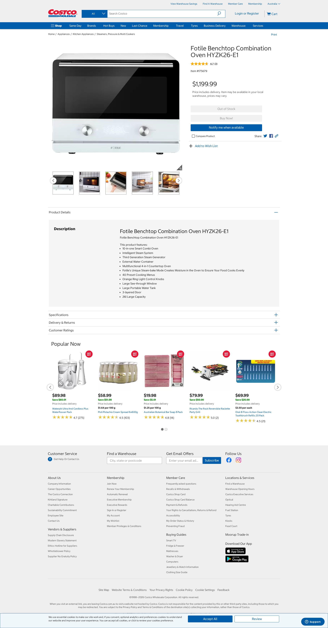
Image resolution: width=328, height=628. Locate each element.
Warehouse (238, 25)
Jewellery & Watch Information (182, 566)
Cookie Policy (184, 590)
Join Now (112, 483)
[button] (221, 13)
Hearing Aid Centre (235, 504)
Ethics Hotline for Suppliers (62, 545)
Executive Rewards (117, 504)
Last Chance (139, 25)
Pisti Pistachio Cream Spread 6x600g (118, 412)
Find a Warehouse (121, 453)
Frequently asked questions (181, 483)
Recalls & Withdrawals (178, 489)
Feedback (223, 590)
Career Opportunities (59, 489)
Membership (161, 25)
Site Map (104, 590)
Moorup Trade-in (237, 535)
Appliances (64, 34)
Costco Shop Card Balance (180, 499)
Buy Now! (226, 118)
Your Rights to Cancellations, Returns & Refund (191, 510)
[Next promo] (178, 180)
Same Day (75, 25)
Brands (91, 25)
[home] (63, 13)
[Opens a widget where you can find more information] (313, 622)
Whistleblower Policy (59, 551)
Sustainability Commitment (62, 510)
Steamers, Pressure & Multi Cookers (116, 34)
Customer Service (62, 453)
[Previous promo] (53, 180)
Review (257, 619)
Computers (172, 561)
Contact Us (54, 520)
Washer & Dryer (174, 556)
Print (274, 34)
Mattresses (172, 551)
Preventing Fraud (175, 526)
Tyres (194, 25)
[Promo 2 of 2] (166, 429)
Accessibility (173, 515)
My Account (113, 515)
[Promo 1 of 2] (162, 429)
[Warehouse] (246, 25)
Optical (229, 499)
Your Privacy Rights (161, 590)
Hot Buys (109, 25)
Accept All (210, 619)
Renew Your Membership (120, 489)
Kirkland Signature (57, 499)
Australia (272, 3)
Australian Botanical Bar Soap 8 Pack (163, 412)
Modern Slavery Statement (62, 540)
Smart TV (171, 540)
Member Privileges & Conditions (124, 526)
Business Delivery (215, 25)
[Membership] (169, 25)
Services (258, 25)
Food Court (231, 526)
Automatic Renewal (117, 494)
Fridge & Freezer (175, 545)
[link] (265, 136)
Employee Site (55, 515)
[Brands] (96, 25)
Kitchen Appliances (83, 34)
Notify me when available (226, 127)
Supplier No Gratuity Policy (62, 556)
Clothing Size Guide (176, 572)
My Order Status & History (180, 520)
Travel (180, 25)
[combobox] (94, 14)
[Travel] (184, 25)
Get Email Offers (180, 453)
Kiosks (228, 520)
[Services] (264, 25)
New (123, 25)
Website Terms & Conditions (129, 590)
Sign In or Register (116, 510)
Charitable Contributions (61, 504)
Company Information (59, 483)
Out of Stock (226, 109)
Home (51, 34)
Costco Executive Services (239, 494)
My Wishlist (113, 520)
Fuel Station (231, 510)
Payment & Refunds (176, 504)
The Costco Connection (60, 494)
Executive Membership (119, 499)
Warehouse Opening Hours (240, 489)
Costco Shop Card (176, 494)
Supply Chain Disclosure (61, 535)
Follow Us (233, 453)
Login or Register (247, 13)
